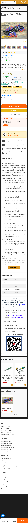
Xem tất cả (14, 415)
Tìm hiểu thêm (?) (6, 95)
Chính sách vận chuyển (6, 443)
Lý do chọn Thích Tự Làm (7, 432)
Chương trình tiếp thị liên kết (7, 434)
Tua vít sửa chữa (8, 57)
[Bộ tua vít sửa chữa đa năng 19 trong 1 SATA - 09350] (7, 369)
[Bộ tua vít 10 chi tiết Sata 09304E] (20, 369)
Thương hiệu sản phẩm (6, 489)
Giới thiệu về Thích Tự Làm (7, 426)
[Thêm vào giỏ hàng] (12, 385)
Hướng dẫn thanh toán (6, 460)
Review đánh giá (5, 481)
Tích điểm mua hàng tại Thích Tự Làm (10, 466)
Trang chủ (3, 7)
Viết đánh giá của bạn (7, 55)
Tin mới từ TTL (4, 475)
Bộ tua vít (10, 7)
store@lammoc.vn (12, 312)
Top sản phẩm (4, 487)
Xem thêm (13, 267)
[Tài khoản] (25, 2)
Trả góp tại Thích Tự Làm (7, 462)
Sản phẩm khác (7, 360)
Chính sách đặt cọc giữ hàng (8, 451)
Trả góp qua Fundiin (5, 464)
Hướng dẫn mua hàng (6, 458)
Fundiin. (20, 92)
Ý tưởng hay (4, 479)
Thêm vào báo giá (15, 114)
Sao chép (5, 124)
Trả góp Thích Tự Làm (6, 430)
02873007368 (12, 135)
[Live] (21, 2)
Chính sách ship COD (6, 449)
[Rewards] (3, 515)
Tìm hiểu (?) (12, 84)
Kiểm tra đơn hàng (5, 428)
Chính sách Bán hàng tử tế (7, 447)
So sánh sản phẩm (5, 485)
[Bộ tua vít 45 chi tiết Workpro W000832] (7, 400)
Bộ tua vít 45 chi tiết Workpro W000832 (7, 407)
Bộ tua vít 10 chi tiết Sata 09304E (20, 376)
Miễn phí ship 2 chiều (6, 445)
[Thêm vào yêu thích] (24, 41)
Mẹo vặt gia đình (5, 477)
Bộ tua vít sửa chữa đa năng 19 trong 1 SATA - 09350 (7, 377)
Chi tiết (24, 70)
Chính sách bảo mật (6, 441)
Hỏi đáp (3, 483)
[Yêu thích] (18, 2)
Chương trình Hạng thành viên (8, 468)
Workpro (10, 59)
